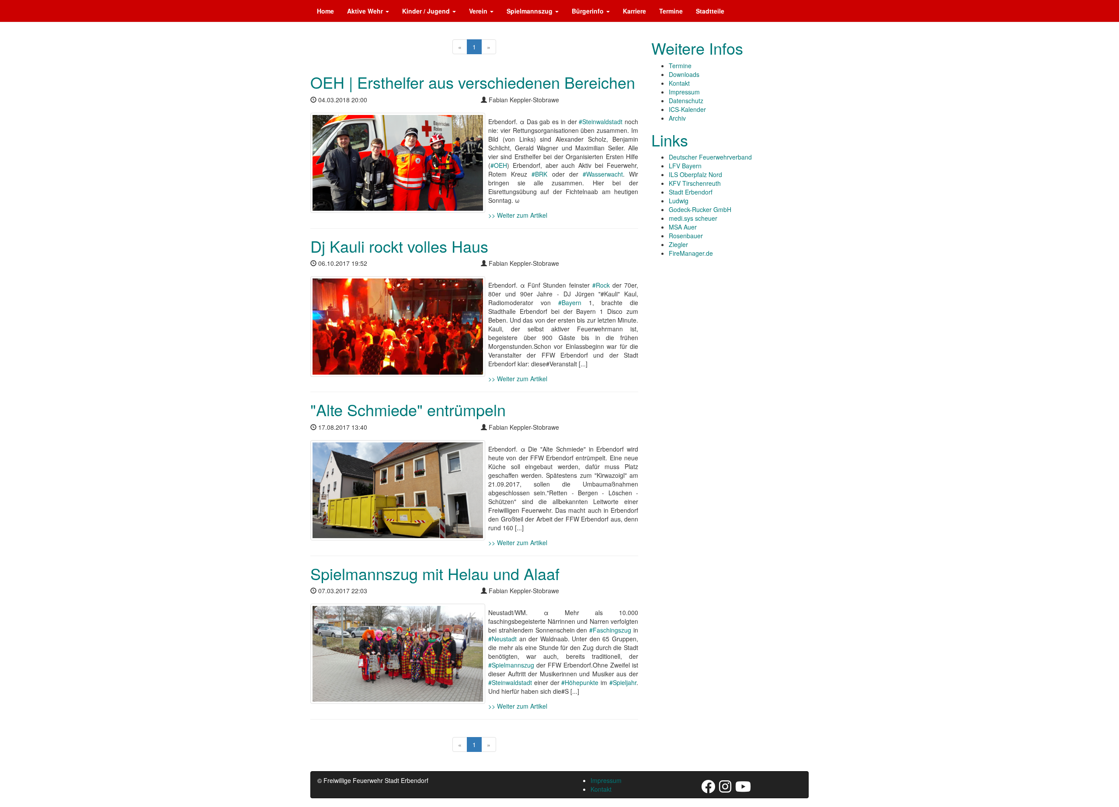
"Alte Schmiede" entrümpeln (408, 409)
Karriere (634, 11)
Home (325, 11)
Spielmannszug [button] (530, 11)
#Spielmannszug (511, 665)
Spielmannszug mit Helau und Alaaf (435, 573)
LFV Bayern (685, 165)
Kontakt (679, 83)
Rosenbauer (686, 235)
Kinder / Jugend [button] (427, 11)
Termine (671, 11)
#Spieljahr (622, 682)
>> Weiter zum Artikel (517, 215)
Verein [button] (479, 11)
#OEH (498, 165)
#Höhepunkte (579, 682)
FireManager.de (691, 253)
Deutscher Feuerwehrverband (710, 157)
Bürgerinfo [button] (588, 11)
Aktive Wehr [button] (366, 11)
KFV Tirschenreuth (695, 183)
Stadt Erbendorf (690, 192)
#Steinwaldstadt (600, 121)
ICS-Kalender (687, 109)
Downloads (684, 74)
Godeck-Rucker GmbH (700, 209)
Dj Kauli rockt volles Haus (399, 246)
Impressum (684, 91)
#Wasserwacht (603, 174)
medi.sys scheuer (693, 218)
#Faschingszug (610, 630)
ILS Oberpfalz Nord (695, 174)
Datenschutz (686, 100)
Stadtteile (710, 11)
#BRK (539, 174)
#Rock (601, 285)
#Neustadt (502, 638)
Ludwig (678, 200)
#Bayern (569, 302)
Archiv (677, 118)
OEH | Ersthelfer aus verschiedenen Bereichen (472, 82)
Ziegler (678, 244)
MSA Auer (683, 227)
